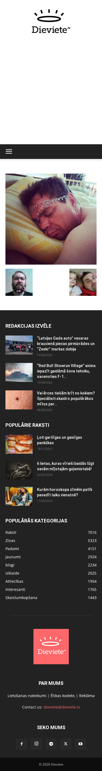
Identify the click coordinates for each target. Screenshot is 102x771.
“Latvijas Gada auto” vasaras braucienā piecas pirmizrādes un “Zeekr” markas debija (66, 343)
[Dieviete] (51, 21)
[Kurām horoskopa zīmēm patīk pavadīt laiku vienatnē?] (19, 496)
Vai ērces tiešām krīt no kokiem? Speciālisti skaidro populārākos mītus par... (66, 398)
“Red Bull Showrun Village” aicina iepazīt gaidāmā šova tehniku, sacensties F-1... (66, 371)
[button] (8, 151)
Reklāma (87, 695)
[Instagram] (36, 743)
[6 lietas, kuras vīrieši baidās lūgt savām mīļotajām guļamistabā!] (19, 470)
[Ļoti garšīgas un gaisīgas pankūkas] (19, 444)
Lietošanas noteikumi (27, 695)
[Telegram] (51, 744)
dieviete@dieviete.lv (62, 707)
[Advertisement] (51, 92)
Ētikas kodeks (63, 695)
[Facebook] (21, 744)
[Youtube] (80, 744)
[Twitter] (65, 744)
